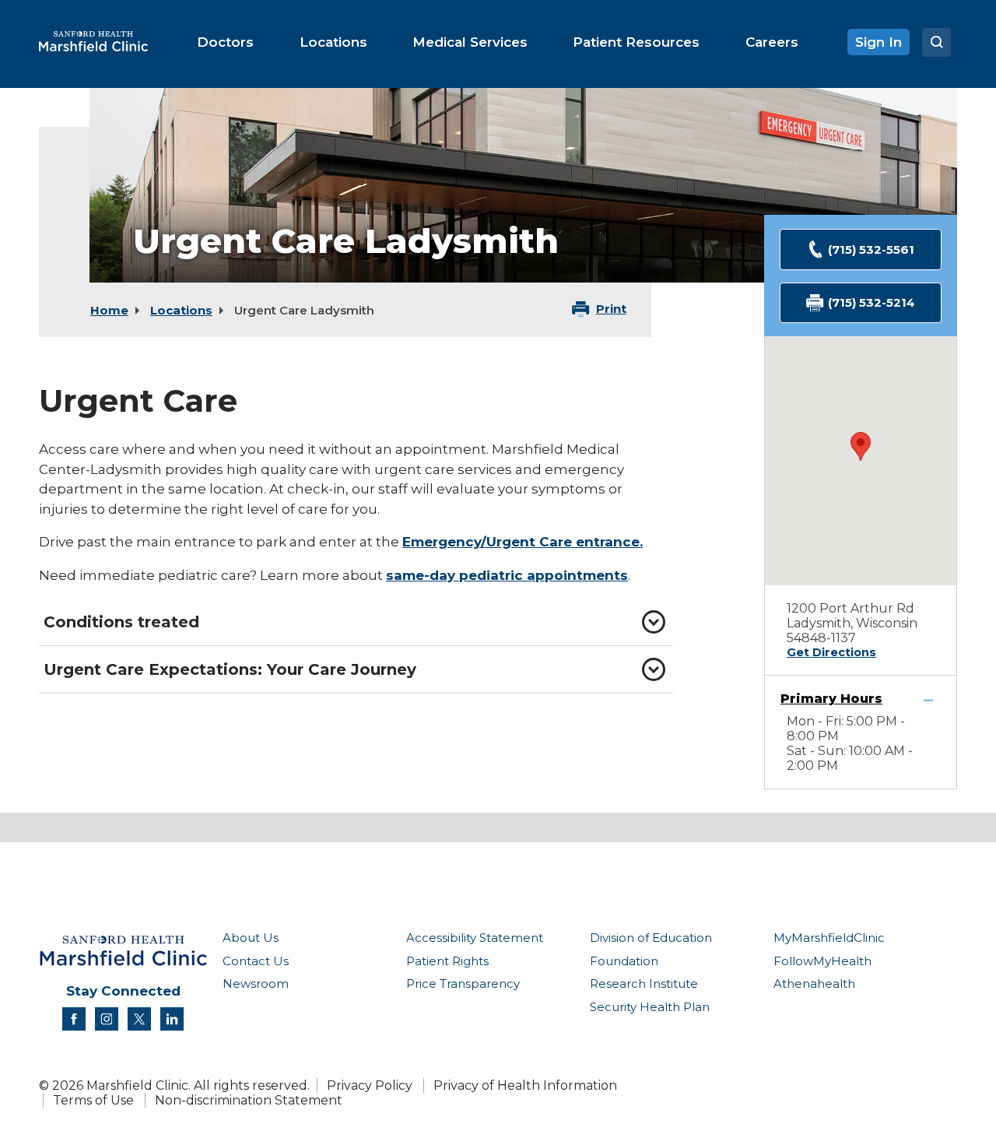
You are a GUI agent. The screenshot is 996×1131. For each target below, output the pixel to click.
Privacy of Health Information (525, 1085)
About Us (251, 937)
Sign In (878, 42)
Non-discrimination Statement (248, 1100)
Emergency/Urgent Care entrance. (522, 542)
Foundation (624, 961)
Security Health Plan (650, 1006)
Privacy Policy (369, 1085)
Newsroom (256, 983)
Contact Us (256, 961)
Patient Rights (447, 961)
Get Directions (831, 652)
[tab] (356, 622)
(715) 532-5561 (871, 249)
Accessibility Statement (474, 937)
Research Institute (644, 983)
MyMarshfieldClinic (829, 937)
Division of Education (651, 937)
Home (109, 310)
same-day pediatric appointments (507, 575)
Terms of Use (93, 1100)
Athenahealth (814, 983)
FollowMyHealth (822, 961)
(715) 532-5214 (871, 302)
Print (611, 308)
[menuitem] (225, 42)
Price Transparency (463, 983)
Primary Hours (831, 698)
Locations (181, 310)
